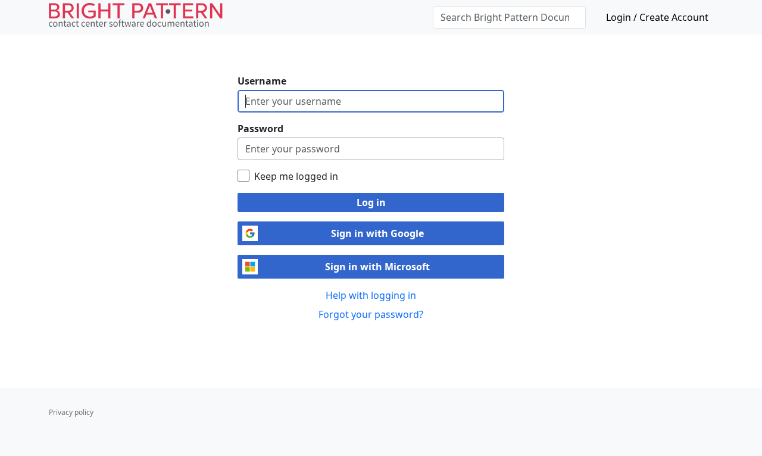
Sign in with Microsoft (377, 266)
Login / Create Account (657, 17)
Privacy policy (71, 412)
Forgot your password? (370, 314)
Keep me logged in (296, 176)
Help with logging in (371, 295)
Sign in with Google (377, 233)
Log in (371, 202)
